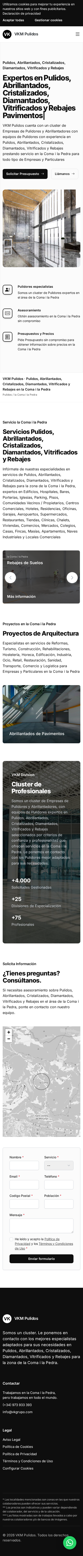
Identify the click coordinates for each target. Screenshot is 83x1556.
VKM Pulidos (25, 34)
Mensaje (17, 1215)
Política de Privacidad (20, 1454)
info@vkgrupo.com (18, 1412)
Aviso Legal (11, 1439)
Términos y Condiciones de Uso (28, 1461)
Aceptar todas (13, 20)
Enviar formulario (41, 1259)
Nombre (17, 1157)
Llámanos (62, 174)
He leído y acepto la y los (44, 1243)
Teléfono (51, 1176)
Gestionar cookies (48, 20)
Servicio (51, 1157)
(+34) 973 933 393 (17, 1405)
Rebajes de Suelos (25, 562)
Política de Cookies (18, 1447)
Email (15, 1176)
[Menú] (77, 34)
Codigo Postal (21, 1196)
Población (52, 1196)
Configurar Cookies (18, 1468)
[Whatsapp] (69, 1542)
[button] (72, 577)
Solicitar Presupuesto (22, 174)
